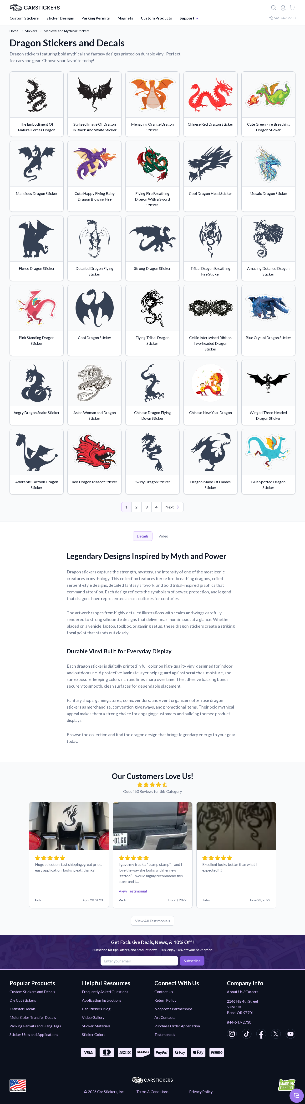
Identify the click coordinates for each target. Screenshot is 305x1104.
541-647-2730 (284, 18)
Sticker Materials (96, 1026)
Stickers (31, 31)
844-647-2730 (239, 1022)
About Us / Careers (242, 991)
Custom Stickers (24, 18)
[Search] (273, 7)
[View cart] (292, 7)
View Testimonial (133, 891)
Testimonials (164, 1034)
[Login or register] (283, 7)
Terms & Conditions (152, 1091)
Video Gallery (93, 1017)
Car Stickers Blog (96, 1008)
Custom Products (156, 18)
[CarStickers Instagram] (232, 1034)
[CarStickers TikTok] (247, 1034)
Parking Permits (95, 18)
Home (14, 31)
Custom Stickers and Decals (32, 991)
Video (163, 536)
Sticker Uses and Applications (34, 1034)
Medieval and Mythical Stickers (67, 31)
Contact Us (163, 991)
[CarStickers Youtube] (290, 1034)
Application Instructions (101, 1000)
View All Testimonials (152, 920)
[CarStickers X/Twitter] (276, 1034)
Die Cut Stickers (23, 1000)
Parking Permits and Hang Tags (35, 1026)
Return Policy (165, 1000)
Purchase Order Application (177, 1026)
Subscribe (192, 960)
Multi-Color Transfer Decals (33, 1017)
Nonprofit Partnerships (173, 1008)
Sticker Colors (93, 1034)
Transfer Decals (23, 1008)
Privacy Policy (201, 1091)
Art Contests (164, 1017)
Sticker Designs (60, 18)
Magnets (125, 18)
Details (142, 536)
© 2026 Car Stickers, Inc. (104, 1091)
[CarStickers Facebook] (261, 1034)
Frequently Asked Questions (105, 991)
